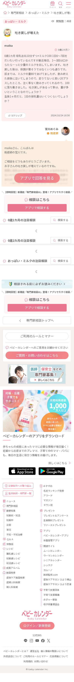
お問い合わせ (41, 661)
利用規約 (28, 661)
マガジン (48, 500)
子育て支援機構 (51, 594)
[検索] (61, 5)
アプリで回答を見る (37, 178)
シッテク (48, 565)
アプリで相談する (37, 207)
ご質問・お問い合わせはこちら (37, 355)
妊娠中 (9, 520)
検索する (63, 220)
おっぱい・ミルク (39, 13)
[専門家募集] (36, 374)
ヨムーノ (47, 569)
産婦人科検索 (13, 582)
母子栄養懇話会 (51, 604)
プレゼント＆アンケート (55, 515)
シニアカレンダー (52, 560)
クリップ (17, 115)
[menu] (69, 5)
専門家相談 (17, 13)
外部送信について (12, 656)
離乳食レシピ (13, 553)
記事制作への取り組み (20, 485)
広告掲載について (59, 656)
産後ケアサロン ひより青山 (55, 579)
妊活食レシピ (13, 563)
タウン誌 (48, 504)
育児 (8, 529)
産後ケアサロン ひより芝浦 (55, 584)
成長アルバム (13, 567)
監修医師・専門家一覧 (20, 493)
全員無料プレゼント (53, 520)
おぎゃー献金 (50, 599)
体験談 (9, 543)
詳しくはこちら (57, 463)
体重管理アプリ (51, 540)
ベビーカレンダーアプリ (55, 535)
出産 (8, 524)
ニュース (10, 501)
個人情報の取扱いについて (54, 651)
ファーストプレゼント (54, 525)
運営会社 (34, 651)
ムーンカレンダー (52, 550)
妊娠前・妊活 (13, 515)
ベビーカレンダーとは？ (15, 651)
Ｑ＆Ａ (10, 539)
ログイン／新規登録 (37, 625)
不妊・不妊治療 (14, 534)
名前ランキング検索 (53, 490)
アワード (48, 495)
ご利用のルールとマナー (37, 336)
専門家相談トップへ (40, 320)
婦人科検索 (12, 587)
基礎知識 (10, 510)
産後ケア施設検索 (15, 577)
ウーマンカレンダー (53, 555)
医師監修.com (50, 574)
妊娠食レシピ (13, 558)
